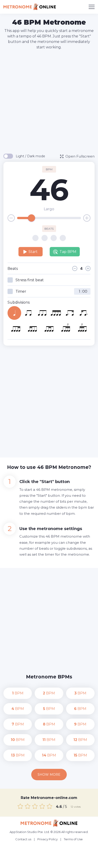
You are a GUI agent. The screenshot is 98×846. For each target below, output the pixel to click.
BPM (17, 693)
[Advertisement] (49, 101)
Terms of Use (73, 839)
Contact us (23, 839)
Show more (49, 774)
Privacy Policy (47, 839)
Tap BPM (67, 252)
